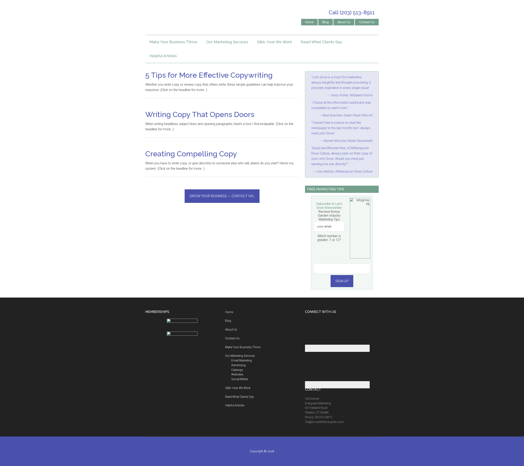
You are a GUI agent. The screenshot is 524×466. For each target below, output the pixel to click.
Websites (237, 374)
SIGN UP (341, 281)
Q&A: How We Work (238, 388)
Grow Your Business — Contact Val (222, 196)
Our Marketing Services (240, 355)
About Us (231, 329)
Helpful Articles (234, 405)
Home (229, 312)
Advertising (238, 365)
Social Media (239, 379)
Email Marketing (241, 360)
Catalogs (237, 370)
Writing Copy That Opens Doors (199, 114)
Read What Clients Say (239, 396)
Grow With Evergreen (184, 17)
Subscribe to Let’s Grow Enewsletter (329, 206)
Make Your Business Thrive (242, 347)
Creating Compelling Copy (191, 153)
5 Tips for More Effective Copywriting (209, 75)
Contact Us (232, 338)
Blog (228, 320)
